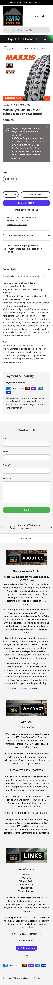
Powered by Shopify (32, 978)
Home (5, 47)
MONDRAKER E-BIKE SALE (22, 2)
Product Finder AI (26, 940)
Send (26, 510)
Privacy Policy (26, 884)
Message (7, 478)
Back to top (26, 538)
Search (26, 874)
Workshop (27, 878)
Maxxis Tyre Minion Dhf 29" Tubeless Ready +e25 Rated (24, 49)
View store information (17, 224)
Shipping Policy (26, 881)
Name (5, 438)
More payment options (26, 209)
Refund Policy (26, 887)
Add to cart (35, 194)
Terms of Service (26, 891)
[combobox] (26, 30)
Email (5, 451)
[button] (43, 16)
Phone (6, 465)
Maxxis (6, 105)
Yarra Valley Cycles (16, 978)
